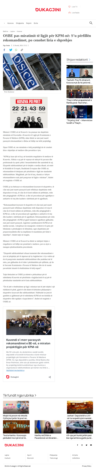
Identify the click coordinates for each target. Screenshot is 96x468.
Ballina (5, 31)
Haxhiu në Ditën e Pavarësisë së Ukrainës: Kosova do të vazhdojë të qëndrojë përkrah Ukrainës (47, 436)
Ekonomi (30, 458)
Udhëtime (76, 458)
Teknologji (54, 458)
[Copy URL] (21, 49)
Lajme (12, 31)
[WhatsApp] (15, 49)
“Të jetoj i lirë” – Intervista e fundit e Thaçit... (79, 121)
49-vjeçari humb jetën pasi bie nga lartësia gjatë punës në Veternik (79, 436)
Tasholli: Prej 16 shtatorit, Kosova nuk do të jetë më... (79, 81)
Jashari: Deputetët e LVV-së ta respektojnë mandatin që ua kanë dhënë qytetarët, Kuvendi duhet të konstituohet (80, 417)
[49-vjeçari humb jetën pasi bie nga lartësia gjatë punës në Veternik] (79, 427)
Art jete (75, 455)
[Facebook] (4, 49)
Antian (8, 45)
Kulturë (7, 458)
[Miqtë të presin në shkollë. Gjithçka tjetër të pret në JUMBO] (16, 407)
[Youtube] (91, 445)
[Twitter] (10, 49)
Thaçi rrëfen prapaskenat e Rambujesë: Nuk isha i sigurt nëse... (79, 101)
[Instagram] (82, 445)
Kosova (19, 31)
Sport (29, 455)
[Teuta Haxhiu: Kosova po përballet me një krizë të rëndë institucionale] (16, 427)
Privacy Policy (86, 466)
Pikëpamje (53, 455)
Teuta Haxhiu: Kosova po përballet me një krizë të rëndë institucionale (14, 436)
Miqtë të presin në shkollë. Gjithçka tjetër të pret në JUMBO (15, 417)
